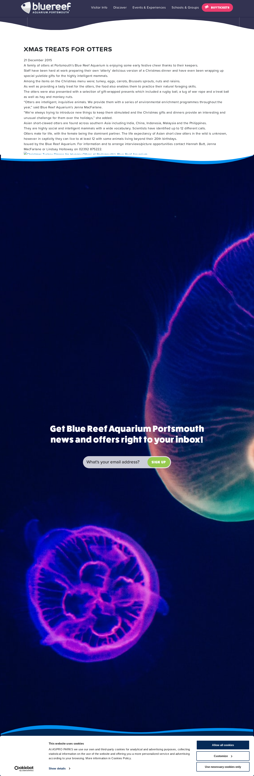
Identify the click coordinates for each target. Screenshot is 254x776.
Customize (221, 756)
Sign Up (159, 462)
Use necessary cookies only (223, 766)
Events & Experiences (149, 7)
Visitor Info (99, 7)
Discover (120, 7)
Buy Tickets (220, 7)
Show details (57, 768)
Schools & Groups (185, 7)
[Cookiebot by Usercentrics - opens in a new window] (24, 769)
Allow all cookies (223, 745)
